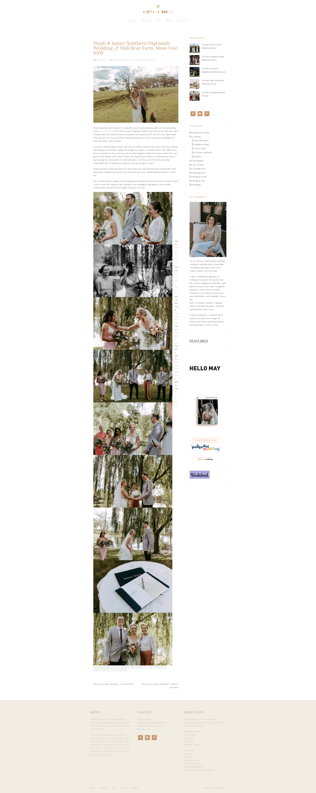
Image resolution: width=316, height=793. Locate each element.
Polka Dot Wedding (192, 763)
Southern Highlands (203, 152)
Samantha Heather (192, 731)
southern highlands (131, 667)
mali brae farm (115, 667)
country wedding (101, 667)
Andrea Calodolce (119, 60)
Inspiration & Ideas (200, 133)
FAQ (159, 20)
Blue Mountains (202, 140)
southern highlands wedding (153, 667)
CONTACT (182, 20)
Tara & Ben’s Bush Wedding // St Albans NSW (113, 684)
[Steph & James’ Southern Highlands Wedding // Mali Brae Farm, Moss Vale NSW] (135, 94)
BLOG (169, 20)
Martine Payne (190, 735)
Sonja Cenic (189, 738)
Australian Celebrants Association (199, 770)
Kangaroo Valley (202, 144)
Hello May (188, 753)
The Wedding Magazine (194, 767)
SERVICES (146, 20)
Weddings (151, 60)
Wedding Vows (198, 181)
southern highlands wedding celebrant (110, 670)
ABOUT (132, 20)
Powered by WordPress (214, 787)
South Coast (200, 148)
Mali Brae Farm (106, 131)
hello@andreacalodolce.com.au (150, 726)
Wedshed (188, 757)
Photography (197, 161)
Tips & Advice (198, 165)
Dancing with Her (191, 760)
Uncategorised (139, 60)
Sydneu (198, 156)
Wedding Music (199, 173)
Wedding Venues (199, 177)
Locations (196, 137)
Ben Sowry (188, 741)
